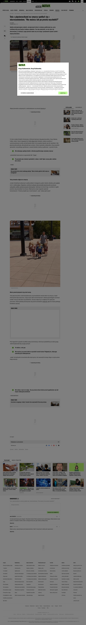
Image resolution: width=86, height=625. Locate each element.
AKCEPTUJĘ (62, 93)
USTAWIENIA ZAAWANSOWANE (27, 93)
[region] (43, 79)
